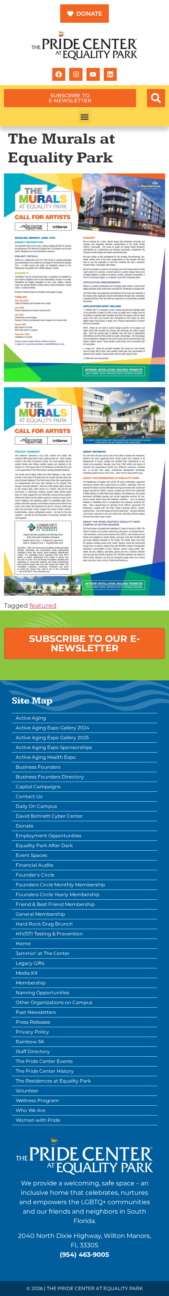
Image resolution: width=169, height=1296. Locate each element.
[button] (156, 98)
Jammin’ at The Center (43, 953)
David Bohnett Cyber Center (49, 816)
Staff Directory (33, 1051)
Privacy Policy (32, 1032)
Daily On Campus (36, 806)
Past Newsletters (36, 1012)
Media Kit (27, 973)
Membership (31, 983)
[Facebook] (59, 74)
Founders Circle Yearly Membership (57, 894)
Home (23, 943)
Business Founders (38, 767)
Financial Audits (34, 865)
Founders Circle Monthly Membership (60, 885)
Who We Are (30, 1110)
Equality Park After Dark (44, 845)
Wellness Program (37, 1100)
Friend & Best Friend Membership (55, 904)
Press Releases (33, 1022)
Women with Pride (38, 1120)
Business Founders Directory (50, 777)
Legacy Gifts (30, 963)
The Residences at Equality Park (53, 1081)
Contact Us (29, 796)
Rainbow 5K (30, 1041)
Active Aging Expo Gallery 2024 (52, 728)
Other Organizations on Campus (54, 1002)
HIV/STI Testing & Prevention (49, 934)
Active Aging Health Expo (46, 757)
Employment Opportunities (48, 835)
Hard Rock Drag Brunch (44, 924)
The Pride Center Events (44, 1061)
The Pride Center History (45, 1071)
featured (43, 605)
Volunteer (27, 1091)
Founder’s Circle (35, 875)
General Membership (40, 914)
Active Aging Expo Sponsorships (54, 747)
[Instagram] (76, 74)
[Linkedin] (110, 74)
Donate (24, 826)
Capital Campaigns (38, 786)
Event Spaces (31, 855)
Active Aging (31, 718)
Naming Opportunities (42, 992)
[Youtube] (93, 74)
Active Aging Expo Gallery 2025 (52, 737)
